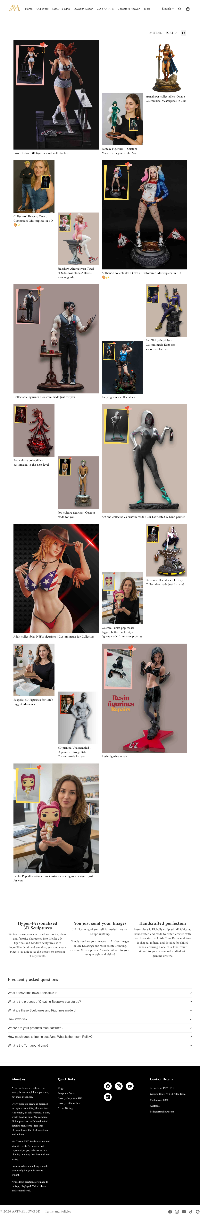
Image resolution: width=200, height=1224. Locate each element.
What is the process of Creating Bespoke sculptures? (44, 1001)
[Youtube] (184, 1211)
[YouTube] (130, 1086)
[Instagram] (119, 1086)
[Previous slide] (19, 95)
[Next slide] (93, 95)
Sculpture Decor (66, 1093)
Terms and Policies (58, 1212)
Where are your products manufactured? (35, 1028)
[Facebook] (108, 1086)
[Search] (179, 9)
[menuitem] (147, 9)
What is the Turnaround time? (28, 1045)
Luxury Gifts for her (69, 1103)
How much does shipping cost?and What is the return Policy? (50, 1036)
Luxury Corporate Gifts (70, 1098)
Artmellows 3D (26, 1212)
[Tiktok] (190, 1211)
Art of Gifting (65, 1108)
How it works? (17, 1019)
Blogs (60, 1088)
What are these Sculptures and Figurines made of (42, 1010)
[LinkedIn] (108, 1097)
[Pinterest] (197, 1211)
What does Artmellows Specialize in (32, 993)
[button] (171, 33)
